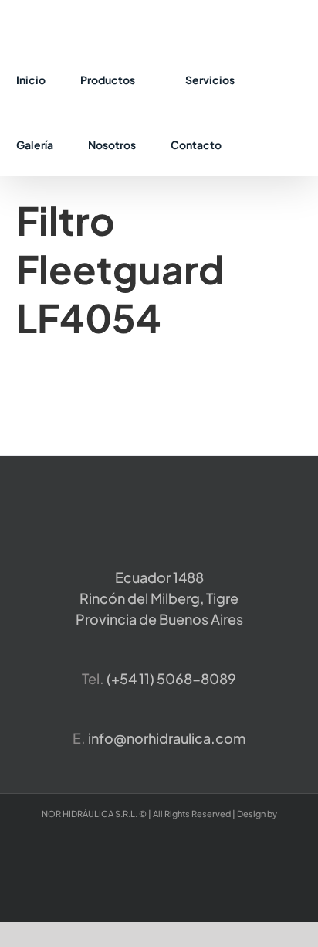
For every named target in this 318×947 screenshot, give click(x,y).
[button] (260, 143)
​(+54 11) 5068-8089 (171, 678)
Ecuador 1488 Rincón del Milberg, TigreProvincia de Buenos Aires (159, 598)
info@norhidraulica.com (166, 738)
